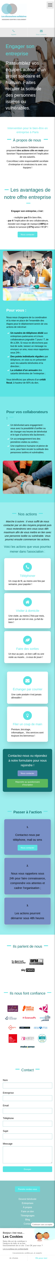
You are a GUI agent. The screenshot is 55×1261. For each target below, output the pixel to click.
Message (7, 1143)
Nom (5, 1080)
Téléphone (8, 1118)
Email (6, 1105)
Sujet (5, 1131)
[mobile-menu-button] (50, 5)
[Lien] (19, 961)
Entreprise (8, 1092)
